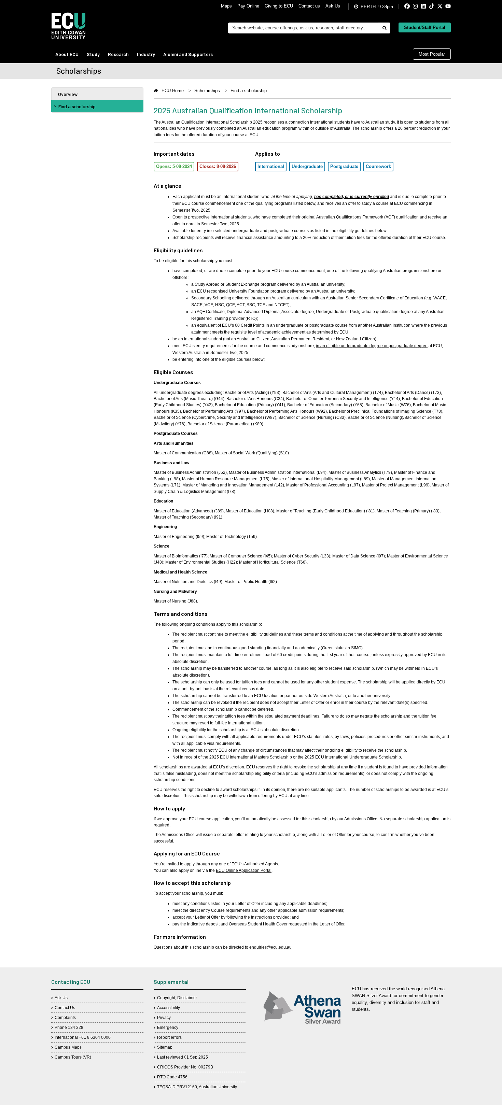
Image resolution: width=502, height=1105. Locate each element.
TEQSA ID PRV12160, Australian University (197, 1087)
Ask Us (332, 6)
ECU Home (173, 90)
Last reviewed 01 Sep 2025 (182, 1057)
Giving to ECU (279, 6)
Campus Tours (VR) (73, 1057)
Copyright (166, 997)
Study (93, 54)
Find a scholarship (77, 106)
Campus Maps (68, 1047)
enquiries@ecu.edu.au (270, 947)
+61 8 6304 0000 (95, 1037)
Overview (68, 94)
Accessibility (168, 1007)
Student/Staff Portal (424, 27)
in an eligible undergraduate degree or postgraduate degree (372, 345)
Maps (226, 6)
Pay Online (248, 6)
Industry (146, 54)
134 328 (75, 1027)
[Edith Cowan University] (68, 26)
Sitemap (164, 1047)
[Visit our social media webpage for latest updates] (401, 6)
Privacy (164, 1017)
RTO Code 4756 (172, 1077)
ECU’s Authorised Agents (255, 864)
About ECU (67, 54)
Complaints (65, 1017)
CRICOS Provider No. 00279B (185, 1067)
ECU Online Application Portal (243, 870)
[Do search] (384, 28)
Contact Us (65, 1007)
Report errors (169, 1037)
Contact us (309, 6)
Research (118, 54)
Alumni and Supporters (188, 54)
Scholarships (207, 90)
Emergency (167, 1027)
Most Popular (432, 54)
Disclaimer (187, 997)
